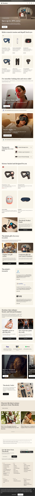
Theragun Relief (4, 68)
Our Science (5, 479)
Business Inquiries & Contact (27, 480)
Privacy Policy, (12, 458)
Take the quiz (25, 229)
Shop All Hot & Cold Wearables (6, 473)
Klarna (15, 469)
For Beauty (5, 468)
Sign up (14, 456)
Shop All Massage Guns (7, 469)
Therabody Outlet (6, 475)
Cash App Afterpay (16, 468)
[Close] (34, 489)
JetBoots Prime (15, 68)
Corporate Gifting (26, 483)
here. (17, 441)
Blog (4, 482)
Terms (9, 458)
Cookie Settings (14, 494)
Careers (25, 464)
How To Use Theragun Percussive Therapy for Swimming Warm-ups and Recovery (10, 428)
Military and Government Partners (28, 485)
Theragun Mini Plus (26, 68)
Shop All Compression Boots (6, 471)
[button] (27, 3)
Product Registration (17, 473)
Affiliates (25, 481)
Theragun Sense (4, 184)
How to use (15, 479)
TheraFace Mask (4, 209)
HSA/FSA (15, 465)
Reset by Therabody (27, 465)
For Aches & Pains (6, 465)
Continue (20, 494)
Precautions (26, 471)
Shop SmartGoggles (7, 135)
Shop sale (4, 26)
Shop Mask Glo (6, 106)
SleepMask (19, 209)
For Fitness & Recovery (6, 464)
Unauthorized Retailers (27, 470)
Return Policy (16, 470)
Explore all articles (5, 408)
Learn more (18, 279)
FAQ (14, 464)
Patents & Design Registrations (26, 469)
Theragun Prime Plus (21, 184)
